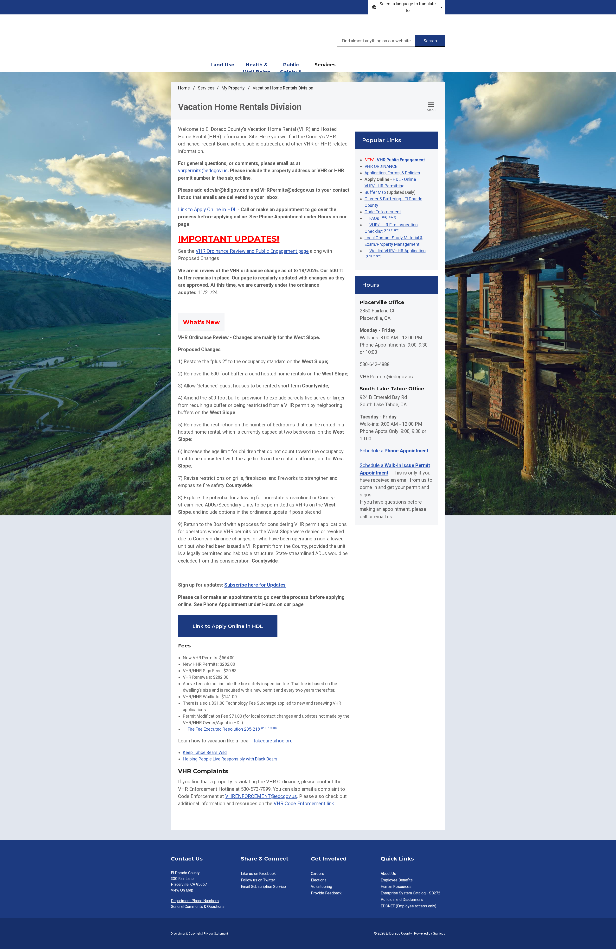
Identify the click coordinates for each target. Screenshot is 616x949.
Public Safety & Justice (291, 67)
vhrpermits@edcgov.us (203, 170)
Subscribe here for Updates (255, 585)
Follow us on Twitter (258, 880)
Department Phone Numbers (195, 900)
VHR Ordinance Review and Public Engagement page (252, 251)
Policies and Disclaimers (402, 899)
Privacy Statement (216, 933)
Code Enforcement (383, 211)
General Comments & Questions (198, 906)
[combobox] (406, 7)
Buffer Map (375, 192)
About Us (388, 873)
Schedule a (394, 451)
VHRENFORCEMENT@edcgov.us (261, 796)
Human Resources (396, 886)
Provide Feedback (326, 893)
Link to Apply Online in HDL (207, 209)
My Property (234, 87)
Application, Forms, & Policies (392, 172)
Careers (317, 873)
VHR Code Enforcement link (304, 803)
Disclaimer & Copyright (186, 933)
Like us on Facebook (258, 873)
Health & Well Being (256, 67)
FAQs (382, 218)
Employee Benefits (397, 880)
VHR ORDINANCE (381, 166)
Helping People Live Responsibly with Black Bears (230, 758)
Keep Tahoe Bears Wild (205, 752)
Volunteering (321, 886)
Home (184, 87)
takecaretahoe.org (273, 741)
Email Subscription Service (263, 886)
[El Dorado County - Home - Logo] (214, 41)
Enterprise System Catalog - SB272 (410, 893)
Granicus (439, 933)
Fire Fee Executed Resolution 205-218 (232, 729)
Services (325, 65)
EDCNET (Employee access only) (408, 906)
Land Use (222, 65)
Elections (319, 880)
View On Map (182, 890)
